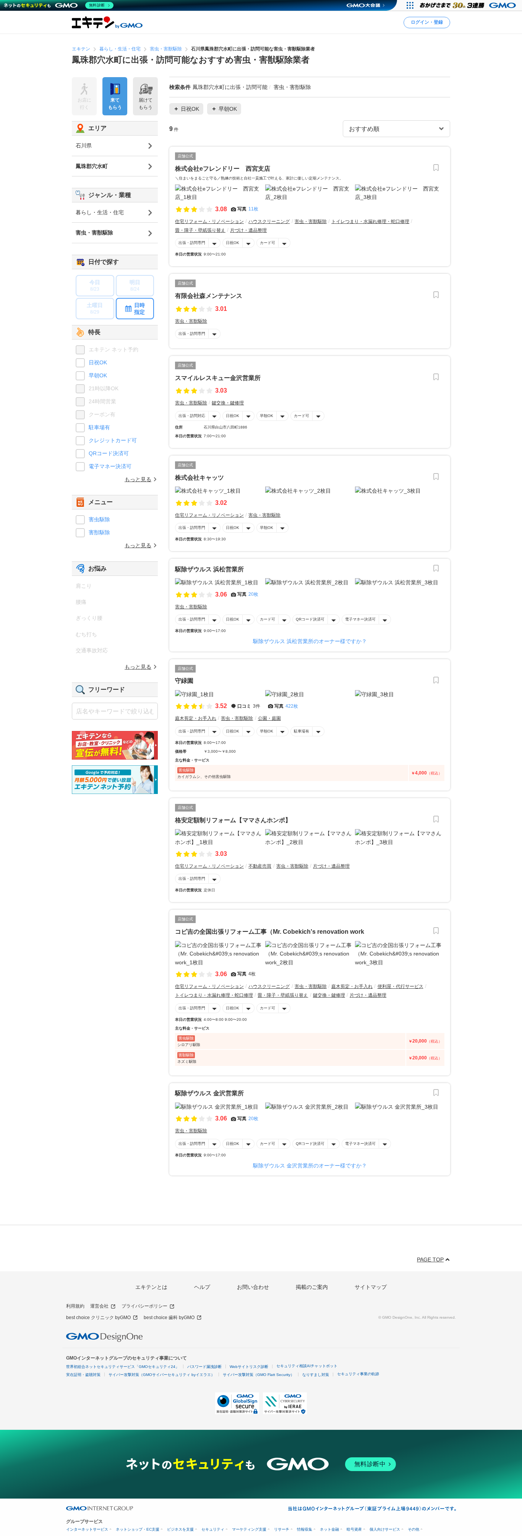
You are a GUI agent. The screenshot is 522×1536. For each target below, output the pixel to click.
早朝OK (266, 416)
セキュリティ (212, 1529)
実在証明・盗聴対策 (83, 1375)
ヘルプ (202, 1287)
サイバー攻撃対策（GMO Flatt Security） (258, 1375)
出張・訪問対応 (191, 416)
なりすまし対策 (315, 1375)
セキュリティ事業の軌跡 (358, 1374)
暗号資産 (354, 1529)
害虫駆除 (99, 519)
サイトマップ (371, 1287)
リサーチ (281, 1529)
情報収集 (304, 1529)
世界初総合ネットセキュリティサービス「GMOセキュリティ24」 (122, 1367)
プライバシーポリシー (144, 1306)
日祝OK (232, 243)
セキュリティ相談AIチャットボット (306, 1366)
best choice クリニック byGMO (98, 1317)
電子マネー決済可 (360, 619)
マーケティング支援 (249, 1529)
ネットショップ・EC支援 (137, 1529)
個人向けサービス (385, 1529)
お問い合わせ (253, 1287)
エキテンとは (151, 1287)
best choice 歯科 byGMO (169, 1317)
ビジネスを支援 (180, 1529)
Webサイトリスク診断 (249, 1367)
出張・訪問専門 (191, 243)
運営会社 (99, 1306)
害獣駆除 (99, 532)
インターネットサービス (87, 1529)
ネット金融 (329, 1529)
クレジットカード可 (113, 440)
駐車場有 (301, 731)
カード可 (267, 243)
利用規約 (75, 1306)
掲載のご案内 (312, 1287)
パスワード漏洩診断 (204, 1367)
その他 (413, 1529)
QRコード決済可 (310, 619)
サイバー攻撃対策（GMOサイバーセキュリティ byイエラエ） (162, 1375)
